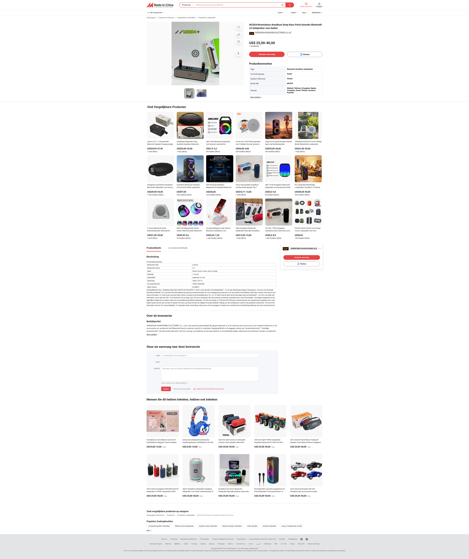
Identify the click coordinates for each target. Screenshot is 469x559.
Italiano (230, 544)
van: (158, 355)
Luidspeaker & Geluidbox (186, 17)
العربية (258, 544)
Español (203, 544)
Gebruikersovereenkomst (188, 539)
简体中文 (168, 544)
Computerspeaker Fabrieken (159, 526)
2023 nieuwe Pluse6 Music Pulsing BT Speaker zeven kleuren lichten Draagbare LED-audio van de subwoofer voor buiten (305, 442)
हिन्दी (276, 544)
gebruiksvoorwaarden (338, 551)
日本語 (186, 544)
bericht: (157, 368)
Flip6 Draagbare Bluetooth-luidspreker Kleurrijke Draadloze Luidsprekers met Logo (247, 229)
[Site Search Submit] (289, 4)
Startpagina (151, 17)
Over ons (164, 539)
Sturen (166, 389)
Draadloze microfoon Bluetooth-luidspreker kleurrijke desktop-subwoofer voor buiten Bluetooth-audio (233, 491)
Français (194, 544)
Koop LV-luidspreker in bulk (291, 526)
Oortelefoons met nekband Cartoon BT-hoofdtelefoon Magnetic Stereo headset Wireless (161, 442)
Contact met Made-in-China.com (222, 539)
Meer (149, 530)
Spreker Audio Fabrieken (208, 526)
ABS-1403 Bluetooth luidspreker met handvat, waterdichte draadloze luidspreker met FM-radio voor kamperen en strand (219, 143)
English (159, 544)
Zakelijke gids (292, 539)
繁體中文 (177, 544)
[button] (282, 5)
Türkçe (292, 544)
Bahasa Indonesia (314, 544)
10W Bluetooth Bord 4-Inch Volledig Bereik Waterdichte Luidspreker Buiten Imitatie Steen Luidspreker (308, 143)
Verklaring (173, 539)
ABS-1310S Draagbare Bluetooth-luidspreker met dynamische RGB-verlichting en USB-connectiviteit (278, 186)
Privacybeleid (204, 539)
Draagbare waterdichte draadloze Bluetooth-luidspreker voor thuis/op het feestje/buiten (160, 186)
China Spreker (252, 526)
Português (221, 544)
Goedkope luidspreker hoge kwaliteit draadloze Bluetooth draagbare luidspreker (188, 143)
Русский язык (240, 544)
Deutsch (211, 544)
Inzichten (282, 539)
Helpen (293, 12)
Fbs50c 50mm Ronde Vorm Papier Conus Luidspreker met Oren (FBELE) (308, 229)
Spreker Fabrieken (269, 526)
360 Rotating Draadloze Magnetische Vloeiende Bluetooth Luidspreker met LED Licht (218, 186)
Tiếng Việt (301, 544)
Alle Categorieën (156, 12)
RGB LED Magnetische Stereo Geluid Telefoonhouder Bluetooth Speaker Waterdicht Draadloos (189, 229)
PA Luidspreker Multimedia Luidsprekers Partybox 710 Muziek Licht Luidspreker (308, 186)
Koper (280, 12)
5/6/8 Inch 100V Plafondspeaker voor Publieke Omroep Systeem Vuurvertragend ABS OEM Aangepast (248, 143)
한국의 (251, 544)
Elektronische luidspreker (184, 526)
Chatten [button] (306, 54)
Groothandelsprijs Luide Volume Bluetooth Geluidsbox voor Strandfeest (218, 229)
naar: (158, 362)
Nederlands (267, 544)
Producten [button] (186, 5)
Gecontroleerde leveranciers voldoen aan (262, 539)
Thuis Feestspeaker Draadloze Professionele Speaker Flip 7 (247, 186)
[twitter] (307, 539)
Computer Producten (166, 17)
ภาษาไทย (284, 544)
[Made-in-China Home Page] (160, 5)
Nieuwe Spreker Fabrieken (232, 526)
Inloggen (319, 6)
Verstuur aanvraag (267, 54)
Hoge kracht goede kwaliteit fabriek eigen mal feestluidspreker (278, 142)
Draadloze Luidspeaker (207, 17)
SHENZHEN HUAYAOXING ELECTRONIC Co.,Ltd (273, 32)
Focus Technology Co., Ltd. (231, 548)
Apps (304, 12)
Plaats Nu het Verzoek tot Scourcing (208, 389)
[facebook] (302, 539)
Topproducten (241, 539)
